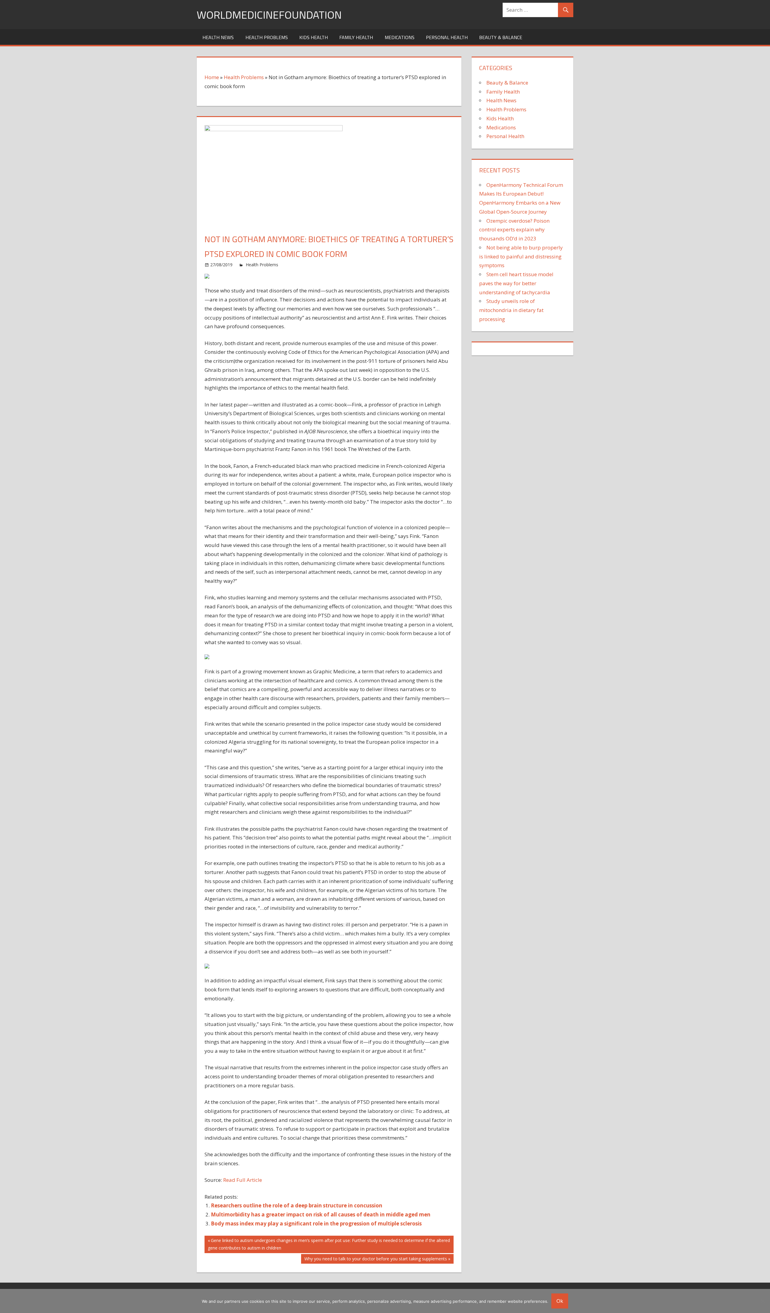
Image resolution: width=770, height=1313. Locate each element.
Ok (559, 1300)
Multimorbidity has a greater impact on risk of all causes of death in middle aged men (320, 1214)
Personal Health (447, 37)
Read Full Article (242, 1179)
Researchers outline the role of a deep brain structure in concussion (296, 1205)
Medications (399, 37)
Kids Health (313, 37)
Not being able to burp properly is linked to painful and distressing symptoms (521, 256)
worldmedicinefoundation (269, 14)
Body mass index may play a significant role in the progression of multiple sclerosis (316, 1223)
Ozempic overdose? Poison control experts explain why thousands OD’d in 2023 (514, 229)
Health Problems (266, 37)
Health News (218, 37)
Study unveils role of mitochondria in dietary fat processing (511, 310)
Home (212, 77)
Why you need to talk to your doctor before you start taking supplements (375, 1260)
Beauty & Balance (500, 37)
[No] (762, 1301)
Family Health (356, 37)
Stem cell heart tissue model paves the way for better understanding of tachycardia (516, 283)
